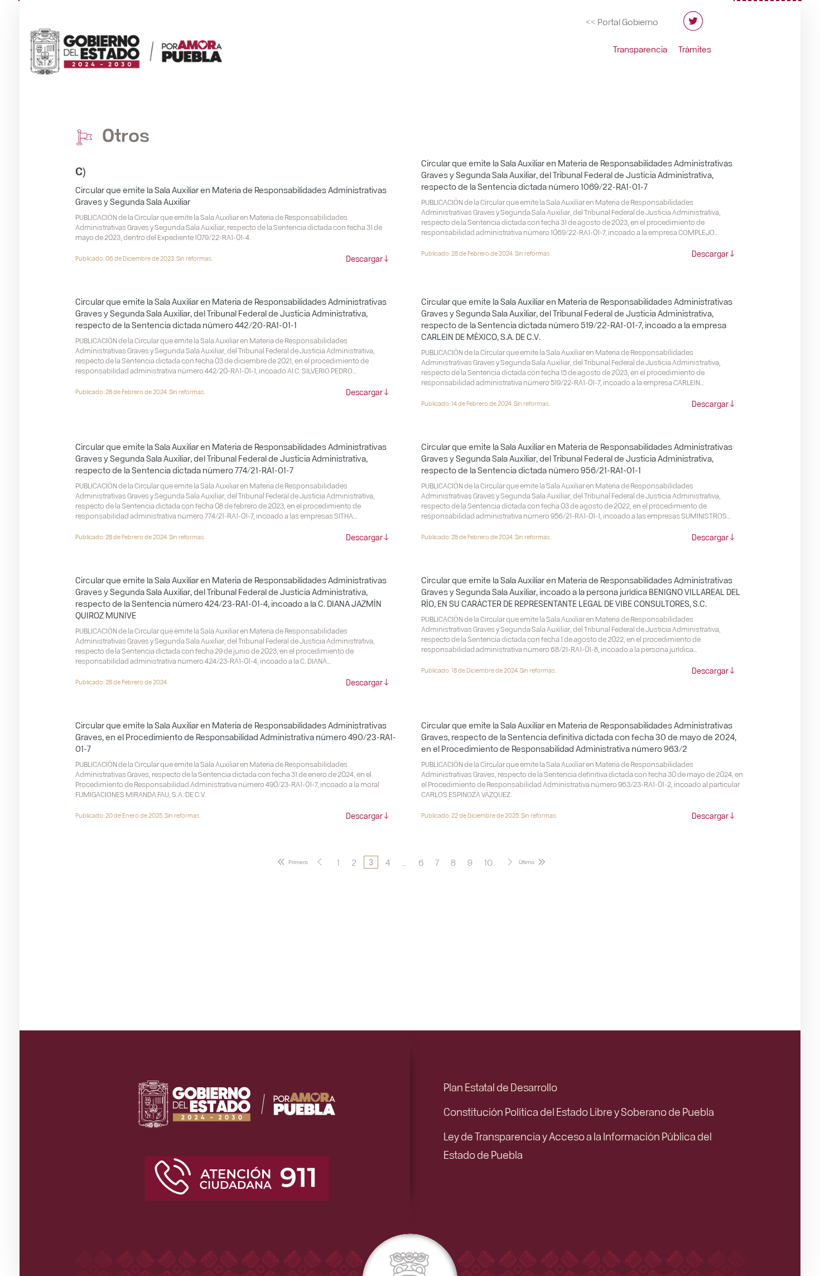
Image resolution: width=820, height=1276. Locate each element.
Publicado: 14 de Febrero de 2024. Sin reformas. (485, 403)
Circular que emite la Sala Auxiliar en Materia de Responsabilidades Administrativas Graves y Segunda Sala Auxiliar (231, 195)
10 (488, 862)
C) (80, 170)
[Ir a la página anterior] (320, 862)
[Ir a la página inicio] (290, 862)
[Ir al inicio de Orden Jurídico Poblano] (139, 46)
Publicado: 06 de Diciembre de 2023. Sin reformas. (144, 258)
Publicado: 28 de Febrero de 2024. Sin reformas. (486, 253)
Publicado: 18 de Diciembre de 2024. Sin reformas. (488, 670)
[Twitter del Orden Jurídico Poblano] (693, 26)
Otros (124, 134)
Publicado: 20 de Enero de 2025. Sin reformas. (138, 815)
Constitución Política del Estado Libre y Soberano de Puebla (578, 1111)
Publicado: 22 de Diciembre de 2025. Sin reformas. (489, 815)
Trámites (694, 49)
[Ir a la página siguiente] (510, 862)
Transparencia (640, 49)
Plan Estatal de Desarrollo (500, 1086)
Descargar (364, 258)
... (404, 862)
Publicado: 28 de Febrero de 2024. (121, 682)
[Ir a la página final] (533, 862)
